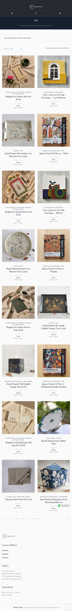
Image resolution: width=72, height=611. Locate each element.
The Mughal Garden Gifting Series (22, 93)
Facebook (5, 550)
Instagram (5, 554)
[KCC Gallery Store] (36, 7)
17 (38, 518)
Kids (62, 151)
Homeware (28, 381)
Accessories (10, 92)
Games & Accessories (51, 151)
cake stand (50, 438)
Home (22, 26)
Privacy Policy (17, 607)
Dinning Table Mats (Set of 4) (18, 499)
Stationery (59, 92)
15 (32, 518)
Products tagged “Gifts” (35, 26)
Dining (16, 151)
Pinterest (5, 557)
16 (35, 518)
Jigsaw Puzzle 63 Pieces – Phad (53, 153)
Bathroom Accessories (14, 381)
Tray (21, 151)
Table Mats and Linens (21, 497)
